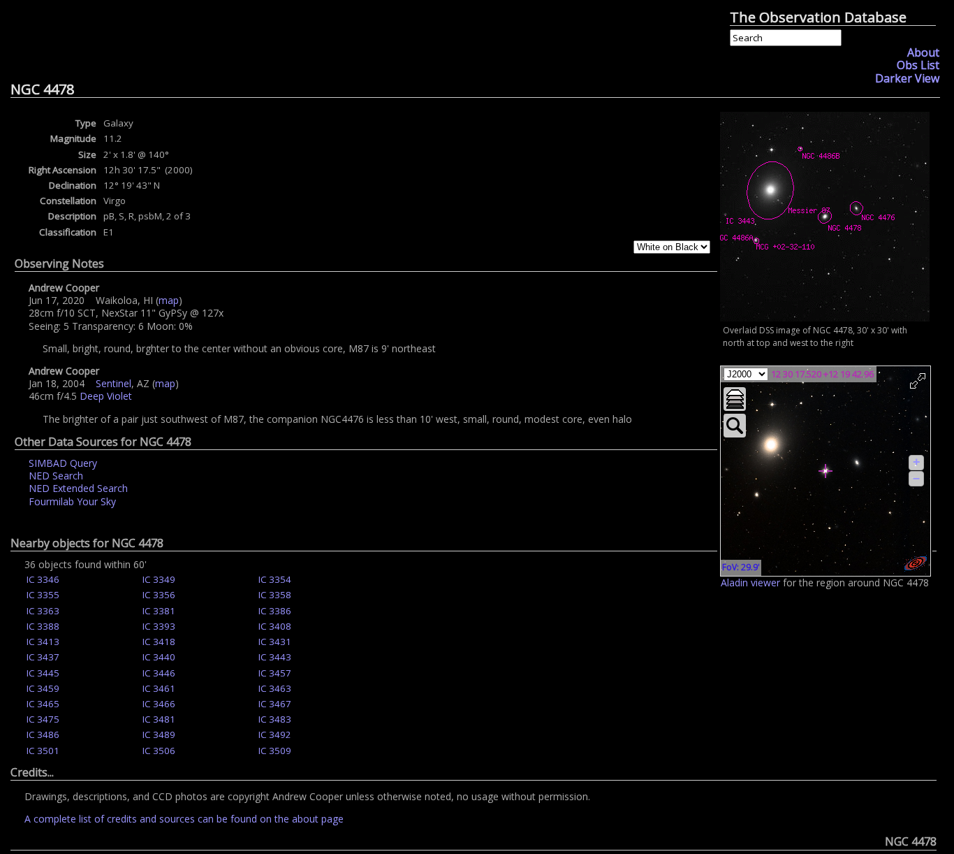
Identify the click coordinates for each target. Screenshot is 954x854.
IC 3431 (274, 641)
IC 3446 (158, 673)
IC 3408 (274, 626)
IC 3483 (274, 719)
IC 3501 (43, 750)
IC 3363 (43, 611)
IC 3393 (158, 626)
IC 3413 (43, 641)
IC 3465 (43, 703)
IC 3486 (43, 734)
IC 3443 (274, 657)
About (923, 52)
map (169, 300)
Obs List (918, 65)
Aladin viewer (750, 582)
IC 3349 (158, 579)
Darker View (907, 78)
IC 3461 (158, 688)
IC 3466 (158, 703)
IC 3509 (274, 750)
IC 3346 (43, 579)
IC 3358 (274, 594)
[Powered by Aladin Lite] (915, 563)
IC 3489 (158, 734)
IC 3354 (274, 579)
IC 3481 (158, 719)
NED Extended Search (78, 488)
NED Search (56, 475)
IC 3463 (274, 688)
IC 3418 (158, 641)
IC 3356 (158, 594)
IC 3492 (274, 734)
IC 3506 (158, 750)
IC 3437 (43, 657)
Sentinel (113, 383)
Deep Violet (106, 396)
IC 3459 (43, 688)
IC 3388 (43, 626)
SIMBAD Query (63, 463)
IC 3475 (43, 719)
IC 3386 (274, 611)
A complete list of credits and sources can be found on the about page (184, 818)
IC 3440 (158, 657)
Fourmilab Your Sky (72, 501)
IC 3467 (274, 703)
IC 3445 (43, 673)
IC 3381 (158, 611)
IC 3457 (274, 673)
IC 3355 (43, 594)
